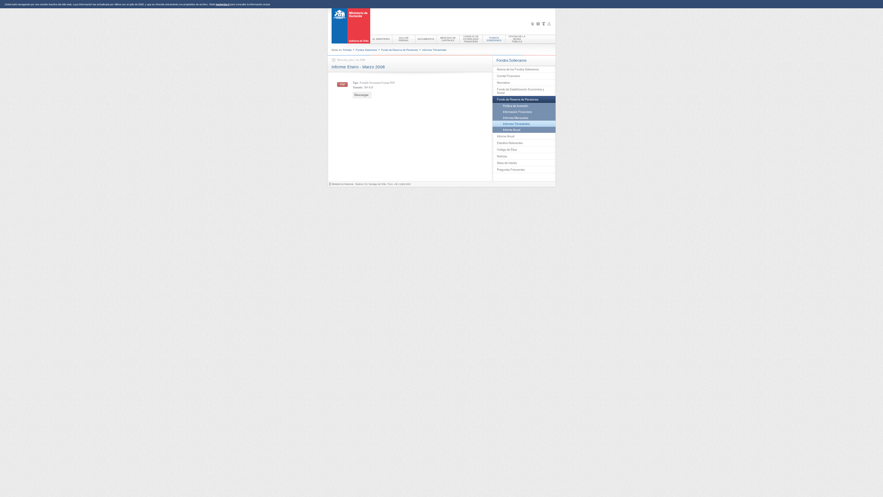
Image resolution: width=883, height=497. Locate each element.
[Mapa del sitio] (549, 24)
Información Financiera (517, 112)
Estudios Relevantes (510, 143)
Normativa (503, 83)
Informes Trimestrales (434, 50)
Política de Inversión (515, 106)
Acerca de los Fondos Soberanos (518, 69)
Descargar (361, 95)
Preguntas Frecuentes (511, 170)
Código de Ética (507, 149)
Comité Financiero (508, 76)
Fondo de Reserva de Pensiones (399, 50)
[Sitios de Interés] (532, 24)
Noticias (502, 156)
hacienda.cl (222, 4)
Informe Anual (511, 130)
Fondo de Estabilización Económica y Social (520, 91)
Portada (347, 50)
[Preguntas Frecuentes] (538, 24)
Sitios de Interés (507, 163)
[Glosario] (543, 24)
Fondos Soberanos (366, 50)
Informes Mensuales (515, 118)
